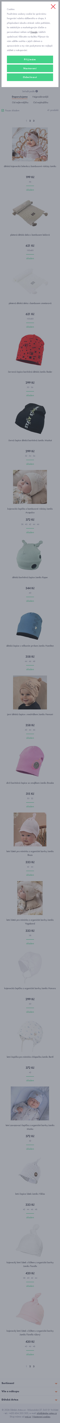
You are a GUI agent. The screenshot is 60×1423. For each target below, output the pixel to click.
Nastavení (30, 68)
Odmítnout (30, 77)
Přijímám (30, 59)
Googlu (33, 32)
